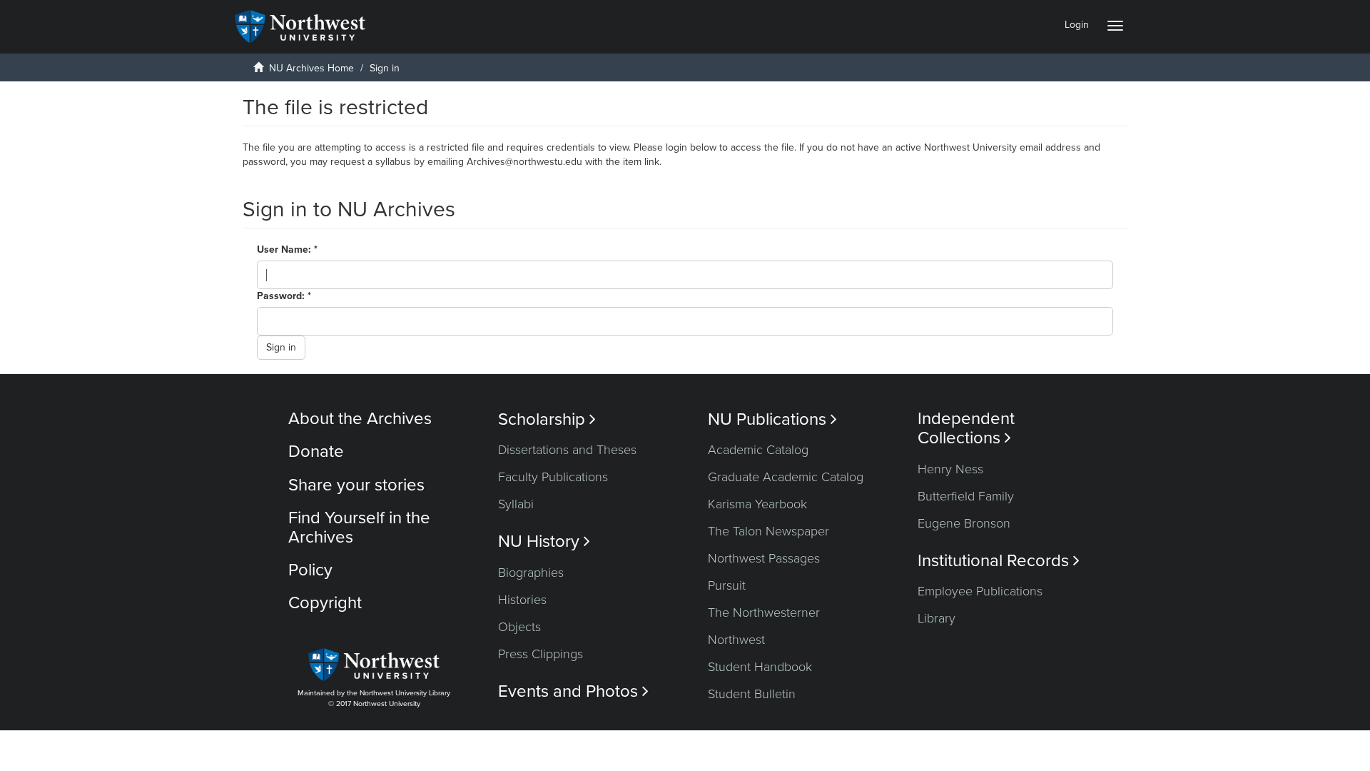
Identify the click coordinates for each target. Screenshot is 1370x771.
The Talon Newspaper (768, 531)
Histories (522, 600)
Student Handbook (760, 667)
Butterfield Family (966, 496)
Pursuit (727, 585)
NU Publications (772, 419)
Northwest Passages (764, 558)
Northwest (736, 639)
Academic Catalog (758, 450)
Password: (282, 296)
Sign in (281, 347)
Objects (519, 627)
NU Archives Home (311, 68)
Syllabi (516, 504)
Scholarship (547, 419)
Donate (316, 451)
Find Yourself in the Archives (359, 527)
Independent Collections (966, 428)
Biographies (531, 572)
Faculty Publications (553, 477)
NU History (544, 541)
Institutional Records (999, 560)
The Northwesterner (764, 612)
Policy (310, 570)
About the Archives (360, 418)
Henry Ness (950, 469)
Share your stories (356, 485)
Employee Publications (980, 591)
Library (936, 618)
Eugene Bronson (964, 523)
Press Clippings (540, 654)
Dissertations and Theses (567, 450)
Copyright (325, 603)
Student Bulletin (752, 694)
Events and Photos (573, 691)
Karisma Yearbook (757, 504)
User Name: (285, 249)
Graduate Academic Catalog (785, 477)
